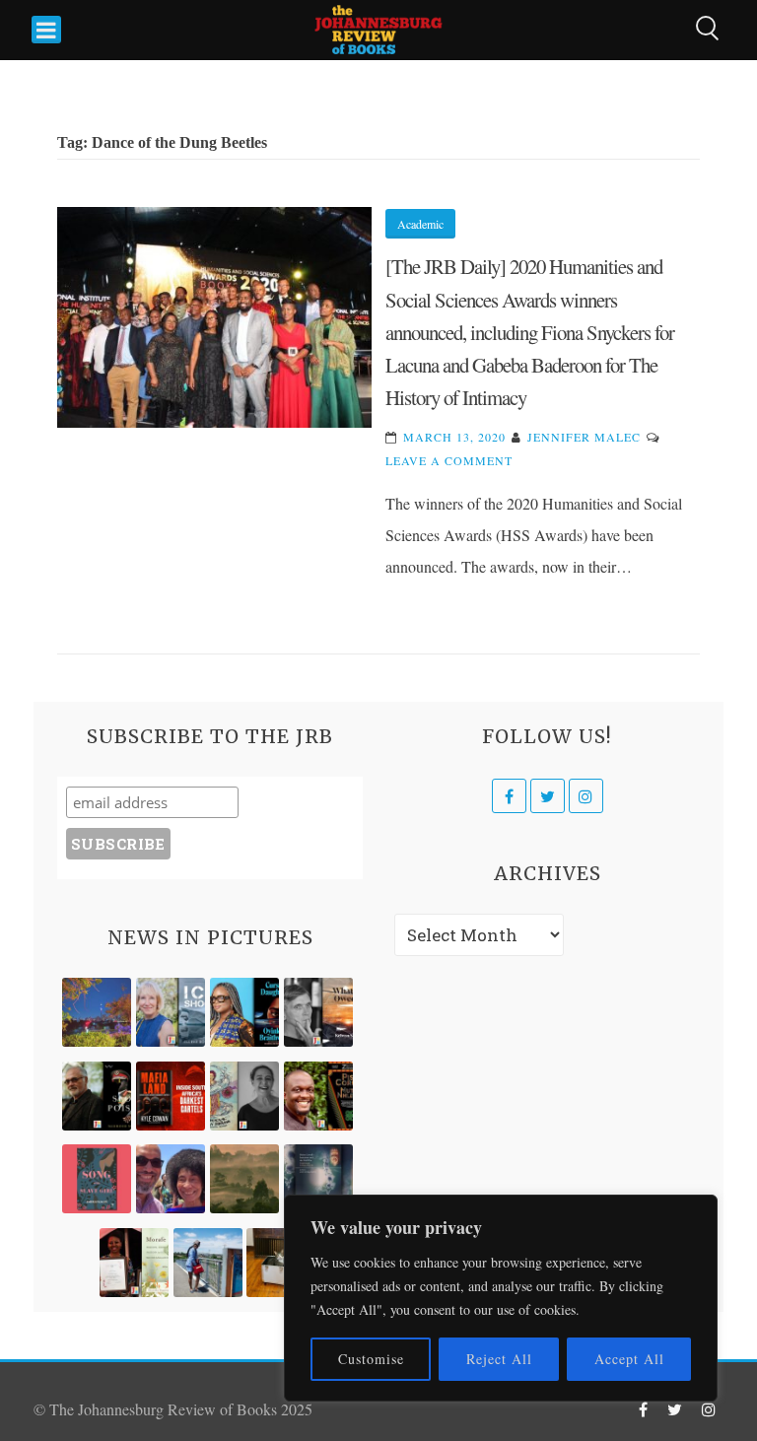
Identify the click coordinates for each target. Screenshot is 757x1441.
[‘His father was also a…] (134, 1262)
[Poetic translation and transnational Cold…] (318, 1178)
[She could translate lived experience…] (170, 1178)
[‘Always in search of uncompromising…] (318, 1012)
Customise (371, 1358)
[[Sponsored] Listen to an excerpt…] (244, 1012)
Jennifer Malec (584, 437)
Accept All (629, 1358)
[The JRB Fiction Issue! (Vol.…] (96, 1012)
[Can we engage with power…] (96, 1096)
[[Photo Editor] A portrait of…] (207, 1262)
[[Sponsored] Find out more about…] (96, 1178)
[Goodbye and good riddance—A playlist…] (280, 1262)
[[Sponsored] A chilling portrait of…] (170, 1096)
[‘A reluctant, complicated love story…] (170, 1012)
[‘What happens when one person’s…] (318, 1096)
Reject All (499, 1358)
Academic (420, 224)
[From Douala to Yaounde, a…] (244, 1178)
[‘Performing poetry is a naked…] (244, 1096)
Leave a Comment (449, 460)
